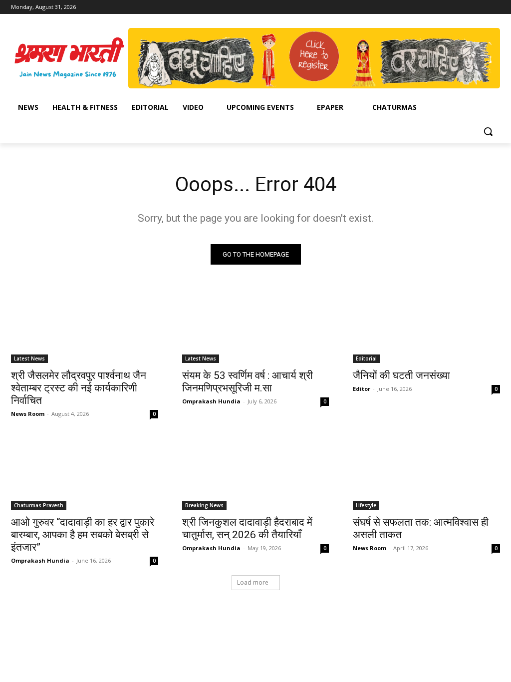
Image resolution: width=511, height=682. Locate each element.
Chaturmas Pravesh (38, 505)
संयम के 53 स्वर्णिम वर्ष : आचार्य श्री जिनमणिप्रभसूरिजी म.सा (247, 381)
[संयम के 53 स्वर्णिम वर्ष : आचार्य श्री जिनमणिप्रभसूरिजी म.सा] (255, 326)
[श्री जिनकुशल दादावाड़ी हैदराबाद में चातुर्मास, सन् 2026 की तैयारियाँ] (255, 473)
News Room (27, 413)
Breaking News (204, 505)
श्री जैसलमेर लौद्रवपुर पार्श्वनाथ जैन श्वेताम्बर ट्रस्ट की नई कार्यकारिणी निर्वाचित (78, 387)
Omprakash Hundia (211, 401)
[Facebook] (453, 7)
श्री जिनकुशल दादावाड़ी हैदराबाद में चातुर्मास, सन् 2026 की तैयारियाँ (247, 528)
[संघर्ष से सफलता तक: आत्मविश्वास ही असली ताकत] (426, 473)
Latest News (29, 358)
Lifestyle (366, 505)
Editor (361, 388)
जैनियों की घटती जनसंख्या (401, 375)
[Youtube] (494, 7)
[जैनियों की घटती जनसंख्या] (426, 326)
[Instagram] (467, 7)
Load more (252, 582)
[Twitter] (480, 7)
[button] (488, 131)
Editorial (366, 358)
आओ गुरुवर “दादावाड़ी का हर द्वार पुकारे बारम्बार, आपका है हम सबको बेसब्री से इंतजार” (82, 534)
